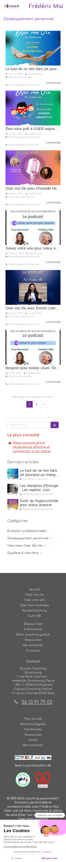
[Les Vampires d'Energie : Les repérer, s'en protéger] (12, 489)
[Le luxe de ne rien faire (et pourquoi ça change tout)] (33, 48)
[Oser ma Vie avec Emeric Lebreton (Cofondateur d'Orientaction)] (33, 287)
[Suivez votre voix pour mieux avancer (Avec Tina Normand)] (33, 227)
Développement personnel (27, 538)
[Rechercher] (55, 425)
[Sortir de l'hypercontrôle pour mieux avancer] (12, 504)
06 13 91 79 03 (37, 702)
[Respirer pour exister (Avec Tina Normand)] (33, 347)
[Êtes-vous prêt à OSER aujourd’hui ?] (33, 108)
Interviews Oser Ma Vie (24, 545)
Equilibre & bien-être (22, 553)
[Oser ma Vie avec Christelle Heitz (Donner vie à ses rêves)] (33, 167)
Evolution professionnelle (26, 531)
